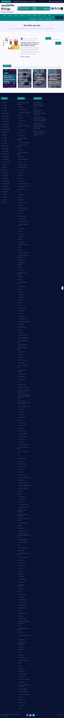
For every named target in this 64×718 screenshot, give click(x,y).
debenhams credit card (24, 246)
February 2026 (5, 117)
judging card (21, 440)
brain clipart (21, 171)
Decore (16, 17)
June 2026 (4, 106)
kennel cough (21, 443)
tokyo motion (21, 641)
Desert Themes (5, 717)
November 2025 (5, 125)
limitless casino (22, 465)
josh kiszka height (23, 435)
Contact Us (48, 20)
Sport (40, 17)
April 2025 (4, 144)
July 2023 (4, 195)
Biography (21, 158)
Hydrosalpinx (21, 413)
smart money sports (23, 601)
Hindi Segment (33, 20)
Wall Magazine (22, 672)
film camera (21, 298)
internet (20, 421)
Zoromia (20, 709)
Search (48, 39)
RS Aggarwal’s (22, 583)
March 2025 (5, 147)
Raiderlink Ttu (22, 575)
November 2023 (5, 185)
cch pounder (21, 196)
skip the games (22, 595)
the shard (21, 634)
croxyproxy (21, 235)
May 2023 (4, 201)
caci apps (30, 40)
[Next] (60, 67)
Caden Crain (21, 182)
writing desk (21, 701)
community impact (23, 217)
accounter (21, 119)
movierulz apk (22, 497)
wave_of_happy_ (22, 675)
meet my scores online (23, 478)
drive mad (21, 271)
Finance (20, 304)
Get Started (59, 18)
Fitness (28, 17)
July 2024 (4, 166)
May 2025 (4, 141)
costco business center (23, 223)
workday (20, 698)
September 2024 (6, 163)
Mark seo (6, 87)
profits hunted (22, 567)
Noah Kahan (21, 529)
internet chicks (22, 424)
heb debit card (22, 375)
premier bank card (23, 559)
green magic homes (23, 346)
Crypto (20, 240)
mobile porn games (23, 489)
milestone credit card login (24, 487)
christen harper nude (23, 209)
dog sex (20, 268)
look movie (21, 470)
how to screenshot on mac (24, 408)
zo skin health (22, 706)
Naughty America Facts (24, 508)
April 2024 (4, 171)
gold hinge (21, 333)
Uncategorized (22, 659)
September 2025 (6, 131)
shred (20, 593)
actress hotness (22, 121)
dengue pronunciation (23, 254)
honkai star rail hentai (24, 389)
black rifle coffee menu (24, 160)
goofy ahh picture (23, 336)
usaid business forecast (24, 661)
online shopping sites (23, 541)
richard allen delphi (23, 580)
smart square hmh (23, 603)
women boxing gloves (23, 693)
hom (19, 383)
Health (34, 17)
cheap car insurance (23, 204)
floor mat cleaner (22, 309)
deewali (20, 251)
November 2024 (5, 158)
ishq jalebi (21, 429)
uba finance (21, 656)
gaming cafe (21, 325)
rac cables (21, 572)
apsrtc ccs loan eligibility (24, 144)
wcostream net (22, 678)
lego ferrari (21, 462)
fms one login (22, 312)
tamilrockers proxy (23, 620)
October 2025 (5, 128)
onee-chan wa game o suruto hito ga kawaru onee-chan (23, 537)
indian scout (21, 416)
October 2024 (5, 160)
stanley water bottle (23, 614)
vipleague (21, 669)
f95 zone (20, 290)
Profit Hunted (22, 564)
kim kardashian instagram (24, 445)
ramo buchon (21, 577)
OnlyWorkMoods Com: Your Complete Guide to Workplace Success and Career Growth (40, 121)
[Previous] (58, 67)
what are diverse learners (24, 680)
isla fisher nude (22, 432)
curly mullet (21, 243)
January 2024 (5, 179)
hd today (21, 356)
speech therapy (22, 609)
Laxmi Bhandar (22, 460)
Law (19, 457)
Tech (45, 17)
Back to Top (59, 716)
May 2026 (4, 109)
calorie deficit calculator (24, 185)
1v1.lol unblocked (22, 111)
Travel (49, 17)
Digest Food (21, 261)
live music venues (22, 468)
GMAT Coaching (22, 328)
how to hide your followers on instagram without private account (23, 398)
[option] (9, 79)
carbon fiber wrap (23, 190)
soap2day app (22, 606)
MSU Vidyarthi (22, 500)
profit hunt (21, 561)
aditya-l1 (20, 124)
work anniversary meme (24, 695)
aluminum (21, 134)
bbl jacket (21, 151)
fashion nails (21, 296)
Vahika (20, 664)
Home (5, 17)
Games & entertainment (24, 323)
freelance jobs (22, 317)
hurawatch (21, 410)
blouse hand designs (23, 166)
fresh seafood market (23, 320)
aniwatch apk (22, 137)
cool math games (22, 220)
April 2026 (4, 112)
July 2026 (4, 104)
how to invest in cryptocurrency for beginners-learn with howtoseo (23, 404)
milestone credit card (23, 484)
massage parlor (22, 476)
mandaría (21, 473)
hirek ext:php (21, 381)
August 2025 (5, 133)
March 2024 (5, 174)
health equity (22, 364)
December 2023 (5, 182)
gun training (21, 353)
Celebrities (41, 20)
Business (10, 17)
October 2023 (5, 187)
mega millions (22, 481)
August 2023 (5, 193)
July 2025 (4, 136)
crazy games (21, 230)
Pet (19, 546)
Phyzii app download (23, 549)
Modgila (20, 492)
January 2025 (5, 152)
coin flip (20, 214)
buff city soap (22, 174)
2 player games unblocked (24, 113)
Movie (20, 495)
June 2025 (4, 139)
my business (21, 503)
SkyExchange (22, 598)
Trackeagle (21, 648)
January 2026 (5, 120)
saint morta (21, 590)
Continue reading (25, 58)
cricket (20, 232)
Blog (20, 163)
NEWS (20, 527)
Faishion (20, 293)
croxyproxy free (22, 238)
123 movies (21, 108)
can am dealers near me (24, 187)
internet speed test (23, 427)
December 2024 (5, 155)
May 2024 (4, 168)
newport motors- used (23, 524)
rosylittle (25, 40)
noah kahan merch (23, 532)
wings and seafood (23, 690)
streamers (21, 617)
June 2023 (4, 198)
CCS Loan (21, 198)
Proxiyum (21, 569)
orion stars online (22, 543)
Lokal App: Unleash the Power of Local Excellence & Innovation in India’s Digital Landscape (34, 30)
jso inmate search (22, 437)
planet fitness (22, 552)
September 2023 (6, 190)
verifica (20, 667)
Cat (19, 193)
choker (20, 206)
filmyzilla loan (22, 301)
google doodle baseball (24, 339)
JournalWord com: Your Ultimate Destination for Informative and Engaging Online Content (54, 79)
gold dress (21, 331)
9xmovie (20, 116)
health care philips (23, 361)
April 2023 (4, 204)
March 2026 (5, 114)
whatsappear (21, 683)
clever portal (21, 212)
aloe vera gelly (22, 131)
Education (22, 17)
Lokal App (35, 40)
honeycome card (22, 386)
